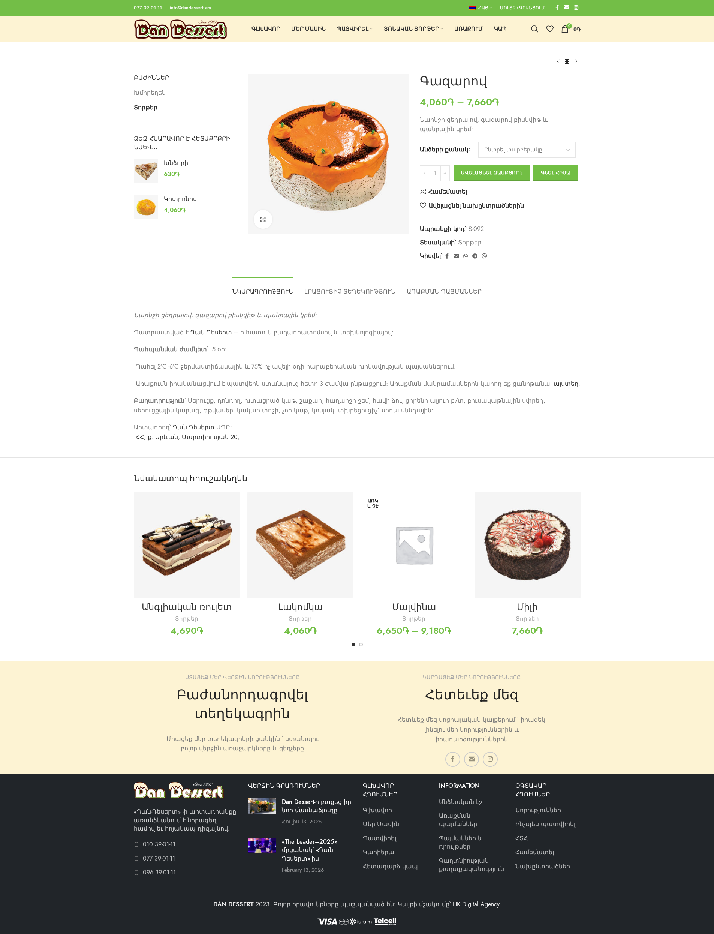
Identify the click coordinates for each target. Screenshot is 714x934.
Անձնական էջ (460, 802)
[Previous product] (558, 61)
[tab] (262, 288)
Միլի (527, 607)
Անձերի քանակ (444, 149)
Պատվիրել (379, 838)
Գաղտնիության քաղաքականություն (471, 865)
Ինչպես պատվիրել (545, 824)
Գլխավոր (377, 810)
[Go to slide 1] (353, 644)
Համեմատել (534, 852)
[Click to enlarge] (263, 219)
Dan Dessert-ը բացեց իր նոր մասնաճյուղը (316, 806)
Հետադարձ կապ (390, 866)
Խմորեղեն (150, 93)
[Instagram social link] (576, 8)
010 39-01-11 (159, 844)
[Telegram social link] (475, 256)
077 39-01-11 (159, 859)
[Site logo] (181, 28)
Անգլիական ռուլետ (187, 607)
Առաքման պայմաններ (458, 820)
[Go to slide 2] (361, 644)
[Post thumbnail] (262, 812)
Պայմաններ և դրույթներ (461, 842)
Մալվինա (414, 607)
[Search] (534, 28)
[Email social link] (567, 8)
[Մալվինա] (414, 545)
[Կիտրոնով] (146, 207)
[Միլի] (528, 545)
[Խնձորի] (146, 171)
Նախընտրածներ (542, 866)
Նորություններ (538, 810)
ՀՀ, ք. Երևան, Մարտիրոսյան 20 (187, 437)
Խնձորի (176, 163)
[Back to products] (567, 61)
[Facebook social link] (557, 8)
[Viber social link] (484, 256)
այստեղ (566, 384)
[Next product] (576, 61)
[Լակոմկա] (300, 545)
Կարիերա (378, 852)
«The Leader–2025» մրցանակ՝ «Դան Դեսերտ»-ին (309, 850)
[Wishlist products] (549, 28)
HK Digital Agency (476, 904)
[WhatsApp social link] (465, 256)
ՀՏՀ (521, 838)
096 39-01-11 (159, 872)
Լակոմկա (300, 607)
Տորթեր (145, 107)
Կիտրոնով (180, 199)
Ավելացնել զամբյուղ (491, 172)
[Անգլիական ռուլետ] (187, 545)
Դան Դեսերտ (211, 332)
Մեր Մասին (381, 824)
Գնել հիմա (555, 172)
